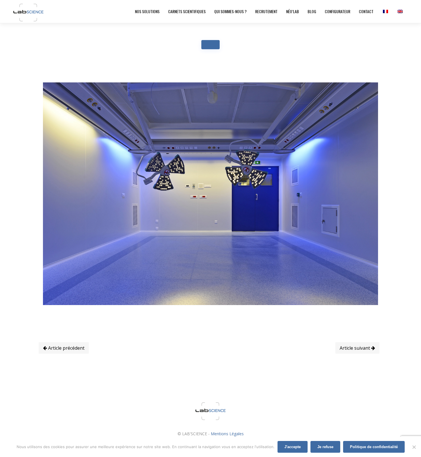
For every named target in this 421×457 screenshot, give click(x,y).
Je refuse (325, 447)
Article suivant (355, 348)
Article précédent (65, 348)
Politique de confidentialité (374, 447)
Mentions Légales (227, 433)
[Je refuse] (414, 447)
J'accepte (292, 447)
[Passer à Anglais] (400, 11)
